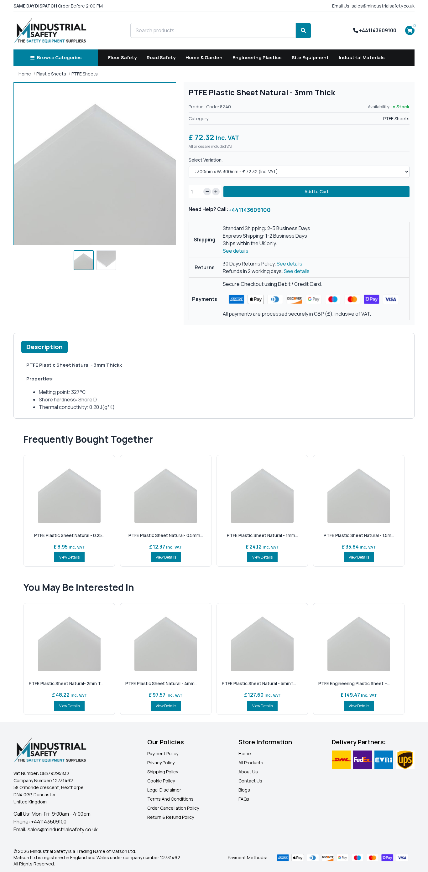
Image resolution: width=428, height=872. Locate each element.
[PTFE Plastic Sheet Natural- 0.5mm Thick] (165, 491)
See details (235, 250)
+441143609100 (377, 30)
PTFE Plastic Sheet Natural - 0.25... (69, 535)
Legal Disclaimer (164, 790)
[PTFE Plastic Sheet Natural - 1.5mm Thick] (358, 491)
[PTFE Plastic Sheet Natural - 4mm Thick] (165, 639)
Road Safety (161, 57)
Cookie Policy (161, 781)
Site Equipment (310, 57)
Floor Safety (122, 57)
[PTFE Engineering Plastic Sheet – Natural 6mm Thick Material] (358, 639)
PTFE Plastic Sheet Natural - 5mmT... (259, 683)
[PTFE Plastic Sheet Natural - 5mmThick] (262, 639)
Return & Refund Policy (170, 817)
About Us (248, 772)
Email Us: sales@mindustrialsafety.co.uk (373, 6)
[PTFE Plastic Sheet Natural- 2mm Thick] (69, 639)
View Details (69, 557)
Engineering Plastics (257, 57)
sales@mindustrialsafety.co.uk (63, 829)
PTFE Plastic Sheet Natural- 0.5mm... (165, 535)
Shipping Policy (162, 772)
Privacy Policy (161, 763)
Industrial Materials (362, 57)
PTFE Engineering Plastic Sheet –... (354, 683)
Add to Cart (317, 191)
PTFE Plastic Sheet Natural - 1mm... (262, 535)
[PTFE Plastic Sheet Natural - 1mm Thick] (262, 491)
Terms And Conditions (170, 799)
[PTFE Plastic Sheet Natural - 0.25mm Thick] (69, 491)
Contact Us (250, 781)
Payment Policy (162, 753)
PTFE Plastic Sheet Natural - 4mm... (161, 683)
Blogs (244, 790)
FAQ (242, 799)
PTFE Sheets (84, 74)
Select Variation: (206, 160)
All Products (250, 763)
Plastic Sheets (51, 74)
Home (24, 74)
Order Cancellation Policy (173, 808)
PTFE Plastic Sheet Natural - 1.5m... (359, 535)
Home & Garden (203, 57)
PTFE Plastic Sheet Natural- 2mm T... (66, 683)
